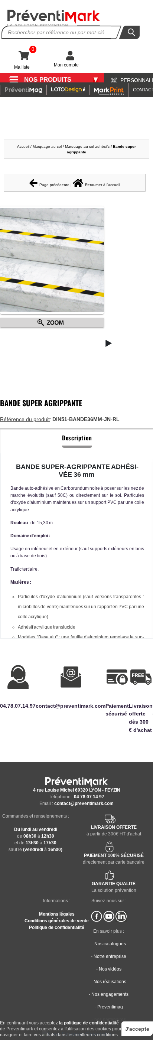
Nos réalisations (110, 981)
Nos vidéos (110, 969)
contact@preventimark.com (84, 803)
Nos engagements (109, 994)
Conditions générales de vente (57, 920)
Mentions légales (57, 914)
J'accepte (137, 1029)
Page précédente (54, 185)
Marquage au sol (47, 146)
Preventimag (110, 1007)
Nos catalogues (110, 943)
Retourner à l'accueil (102, 185)
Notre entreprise (110, 956)
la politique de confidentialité (89, 1023)
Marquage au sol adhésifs (87, 146)
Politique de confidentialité (56, 927)
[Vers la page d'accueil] (53, 18)
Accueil (23, 146)
